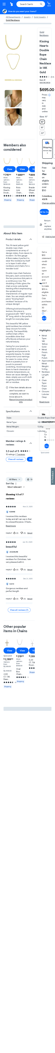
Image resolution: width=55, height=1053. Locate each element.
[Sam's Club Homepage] (11, 4)
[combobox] (30, 4)
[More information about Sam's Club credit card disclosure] (43, 313)
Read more (44, 401)
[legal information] (49, 95)
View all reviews (15, 459)
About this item (13, 233)
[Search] (41, 4)
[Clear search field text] (37, 4)
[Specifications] (30, 411)
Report (29, 533)
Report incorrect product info (20, 400)
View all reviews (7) (19, 609)
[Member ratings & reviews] (30, 442)
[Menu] (4, 4)
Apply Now (44, 318)
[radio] (42, 122)
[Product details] (30, 239)
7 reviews (20, 454)
